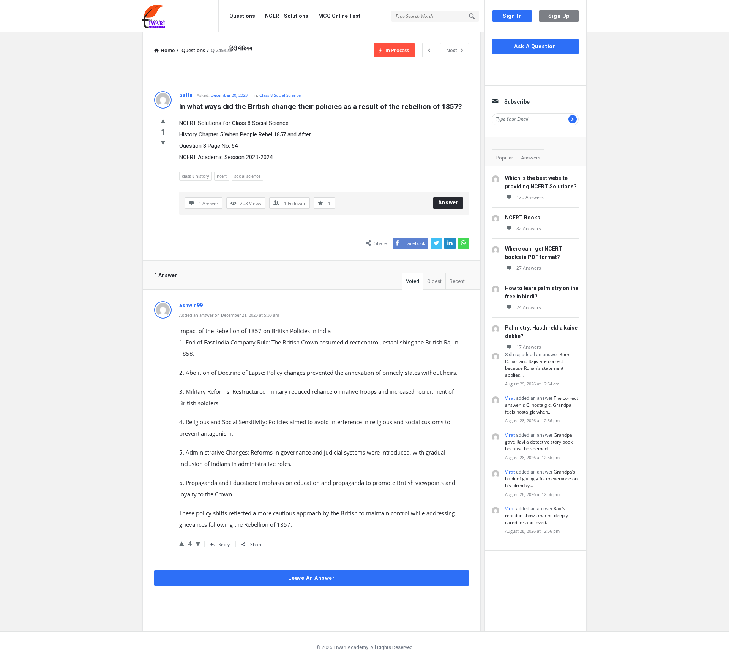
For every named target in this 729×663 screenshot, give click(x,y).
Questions (242, 16)
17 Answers (528, 347)
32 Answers (528, 228)
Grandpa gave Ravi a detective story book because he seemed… (539, 442)
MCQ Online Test (339, 16)
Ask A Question (535, 46)
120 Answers (530, 197)
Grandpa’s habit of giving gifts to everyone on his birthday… (541, 479)
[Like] (163, 121)
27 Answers (528, 268)
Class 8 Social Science (280, 95)
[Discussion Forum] (180, 16)
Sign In (512, 16)
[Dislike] (163, 142)
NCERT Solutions (286, 16)
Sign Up (559, 16)
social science (247, 176)
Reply (224, 544)
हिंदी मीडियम (240, 48)
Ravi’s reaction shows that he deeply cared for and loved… (536, 515)
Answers (530, 158)
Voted (412, 281)
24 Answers (528, 307)
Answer (448, 202)
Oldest (434, 281)
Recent (457, 281)
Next (451, 50)
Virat (510, 398)
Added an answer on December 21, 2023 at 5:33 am (229, 315)
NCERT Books (522, 218)
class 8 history (195, 176)
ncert (222, 176)
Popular (504, 158)
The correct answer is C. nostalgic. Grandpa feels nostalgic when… (541, 405)
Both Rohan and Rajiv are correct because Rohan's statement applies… (537, 364)
